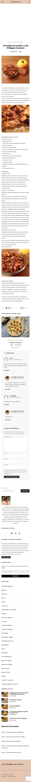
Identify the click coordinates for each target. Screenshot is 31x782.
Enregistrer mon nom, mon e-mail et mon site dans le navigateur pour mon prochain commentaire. (15, 472)
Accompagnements (7, 586)
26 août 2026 (18, 345)
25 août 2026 (12, 707)
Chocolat (5, 605)
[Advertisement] (15, 22)
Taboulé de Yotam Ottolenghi (18, 718)
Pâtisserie (10, 340)
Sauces (4, 676)
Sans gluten (5, 668)
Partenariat (5, 645)
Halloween (5, 633)
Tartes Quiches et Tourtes (10, 684)
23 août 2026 (12, 720)
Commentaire (7, 436)
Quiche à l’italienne (14, 706)
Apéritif (4, 590)
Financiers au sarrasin (15, 342)
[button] (12, 347)
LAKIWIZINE (13, 396)
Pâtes (3, 648)
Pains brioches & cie (7, 641)
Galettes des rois (7, 617)
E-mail (6, 459)
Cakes (3, 601)
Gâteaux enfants (7, 625)
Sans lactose (6, 672)
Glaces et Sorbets (7, 629)
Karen (20, 51)
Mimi (11, 358)
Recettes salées (6, 660)
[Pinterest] (19, 533)
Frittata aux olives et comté (14, 752)
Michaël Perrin (12, 776)
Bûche (3, 598)
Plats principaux (7, 656)
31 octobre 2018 (13, 51)
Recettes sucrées (18, 42)
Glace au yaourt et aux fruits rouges (16, 736)
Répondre (6, 370)
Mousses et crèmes (7, 637)
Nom (5, 453)
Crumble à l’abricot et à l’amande (15, 732)
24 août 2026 (12, 714)
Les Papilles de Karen (15, 1)
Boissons (4, 594)
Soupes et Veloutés (7, 680)
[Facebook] (11, 533)
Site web (6, 464)
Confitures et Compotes (9, 609)
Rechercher (5, 488)
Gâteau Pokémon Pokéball (13, 741)
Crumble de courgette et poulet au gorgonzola (18, 712)
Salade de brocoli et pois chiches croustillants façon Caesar (19, 693)
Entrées (4, 613)
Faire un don (6, 557)
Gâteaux (10, 42)
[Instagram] (15, 533)
